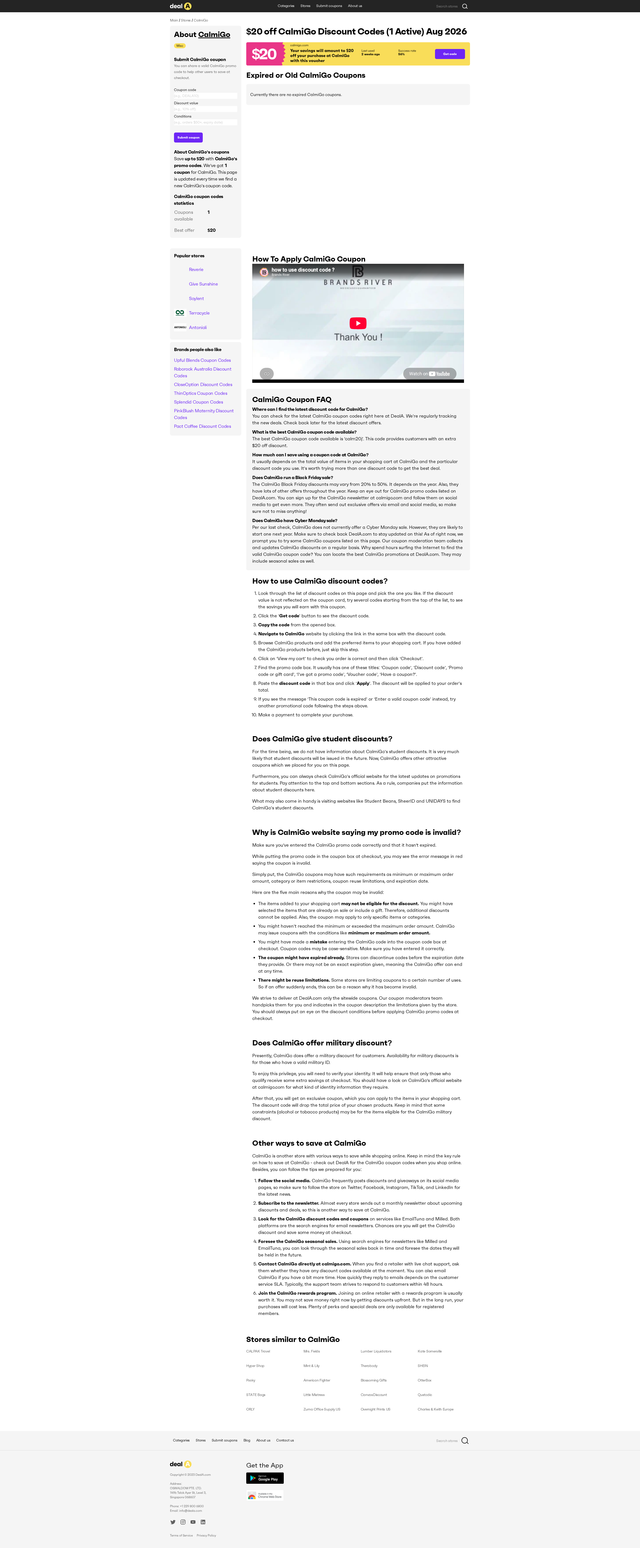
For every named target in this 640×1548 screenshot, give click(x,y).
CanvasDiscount (374, 1394)
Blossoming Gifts (374, 1380)
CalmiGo (214, 34)
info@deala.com (190, 1510)
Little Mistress (314, 1394)
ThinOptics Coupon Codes (200, 393)
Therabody (369, 1365)
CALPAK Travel (258, 1351)
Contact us (285, 1440)
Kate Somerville (430, 1351)
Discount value (186, 103)
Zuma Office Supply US (322, 1409)
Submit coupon (189, 137)
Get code (450, 54)
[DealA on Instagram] (183, 1522)
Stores (305, 6)
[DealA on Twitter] (173, 1522)
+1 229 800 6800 (192, 1506)
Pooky (250, 1380)
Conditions (183, 116)
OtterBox (425, 1380)
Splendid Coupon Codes (198, 402)
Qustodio (425, 1394)
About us (355, 6)
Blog (247, 1440)
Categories (286, 6)
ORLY (250, 1409)
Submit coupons (329, 6)
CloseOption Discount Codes (203, 384)
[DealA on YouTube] (193, 1522)
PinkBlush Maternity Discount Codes (204, 414)
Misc (179, 46)
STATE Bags (256, 1394)
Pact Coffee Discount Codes (202, 426)
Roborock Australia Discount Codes (202, 372)
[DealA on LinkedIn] (203, 1522)
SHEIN (423, 1365)
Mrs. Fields (312, 1351)
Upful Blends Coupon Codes (202, 360)
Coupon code (185, 90)
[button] (338, 54)
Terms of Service (181, 1535)
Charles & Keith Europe (436, 1409)
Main (174, 20)
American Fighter (317, 1380)
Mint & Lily (312, 1365)
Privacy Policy (206, 1535)
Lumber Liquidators (376, 1351)
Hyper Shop (255, 1365)
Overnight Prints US (376, 1409)
